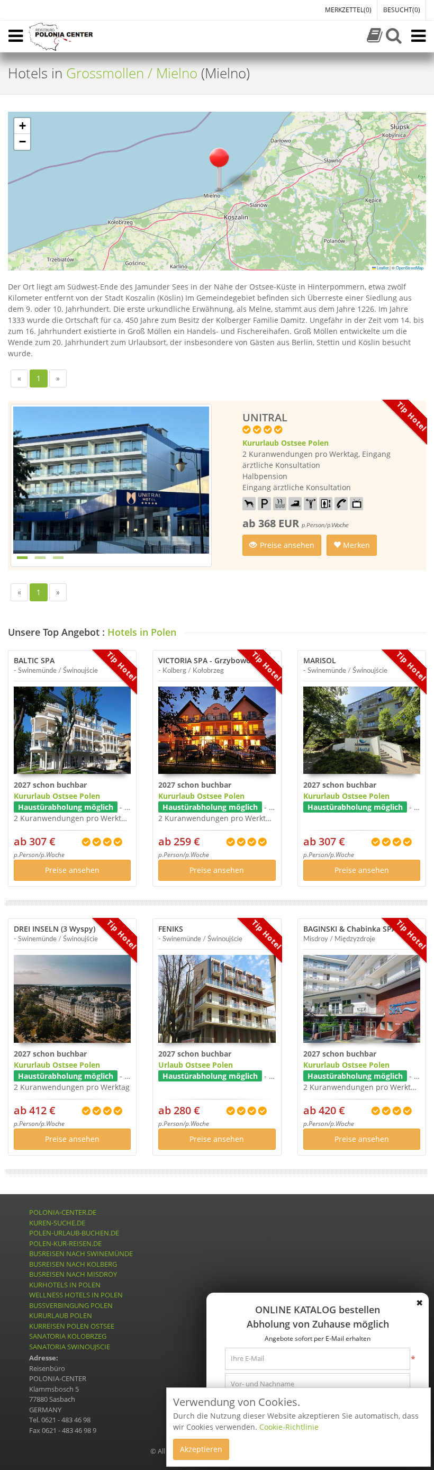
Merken (355, 545)
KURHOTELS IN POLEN (65, 1284)
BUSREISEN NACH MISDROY (73, 1274)
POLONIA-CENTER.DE (62, 1212)
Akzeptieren (201, 1449)
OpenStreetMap (409, 267)
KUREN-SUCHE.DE (57, 1223)
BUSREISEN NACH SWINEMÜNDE (81, 1253)
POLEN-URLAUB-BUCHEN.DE (74, 1233)
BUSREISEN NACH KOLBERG (73, 1264)
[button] (219, 168)
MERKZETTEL (348, 9)
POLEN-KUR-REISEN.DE (65, 1243)
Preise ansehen (287, 545)
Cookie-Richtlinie (289, 1427)
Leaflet (382, 267)
